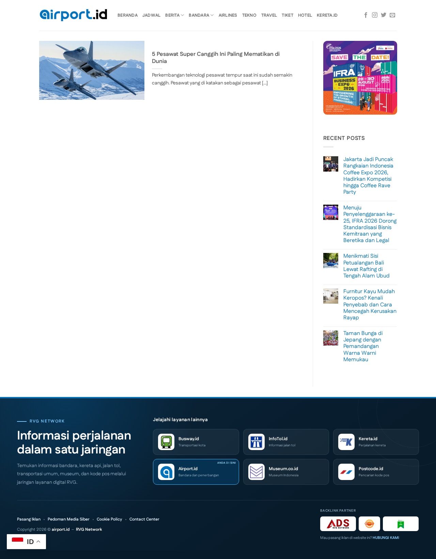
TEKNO (249, 15)
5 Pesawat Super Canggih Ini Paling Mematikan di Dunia (216, 58)
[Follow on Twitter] (383, 15)
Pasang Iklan (29, 519)
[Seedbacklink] (369, 523)
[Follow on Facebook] (366, 15)
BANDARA (199, 15)
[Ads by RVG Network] (338, 523)
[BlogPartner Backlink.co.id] (401, 523)
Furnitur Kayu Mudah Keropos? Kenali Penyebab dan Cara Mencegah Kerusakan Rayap (369, 304)
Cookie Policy (109, 519)
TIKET (287, 15)
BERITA (172, 15)
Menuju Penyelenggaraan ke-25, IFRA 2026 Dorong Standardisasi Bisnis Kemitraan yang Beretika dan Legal (369, 224)
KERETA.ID (327, 15)
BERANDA (128, 15)
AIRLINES (228, 15)
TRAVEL (269, 15)
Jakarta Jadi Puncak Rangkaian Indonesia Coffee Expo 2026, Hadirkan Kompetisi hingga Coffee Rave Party (368, 175)
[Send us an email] (392, 15)
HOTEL (305, 15)
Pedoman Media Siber (69, 519)
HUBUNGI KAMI (386, 538)
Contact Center (144, 519)
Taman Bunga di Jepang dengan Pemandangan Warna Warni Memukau (363, 346)
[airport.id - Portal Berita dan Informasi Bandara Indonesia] (73, 15)
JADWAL (151, 15)
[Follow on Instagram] (374, 15)
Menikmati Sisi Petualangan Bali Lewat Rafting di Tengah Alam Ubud (366, 266)
